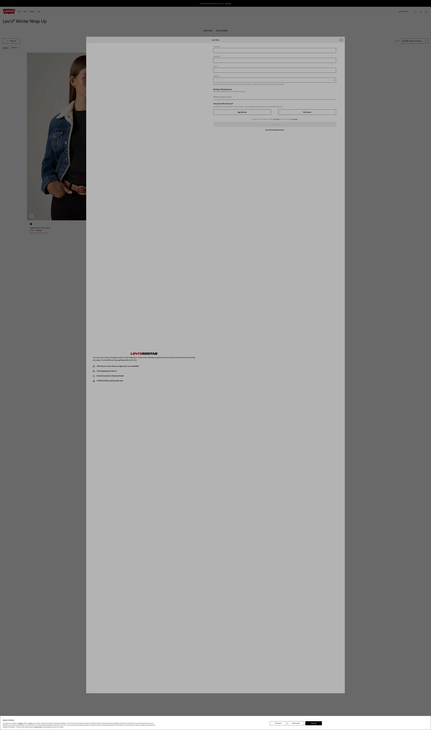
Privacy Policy (38, 727)
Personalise (278, 723)
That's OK (313, 723)
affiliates (21, 723)
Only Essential (296, 723)
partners (31, 723)
